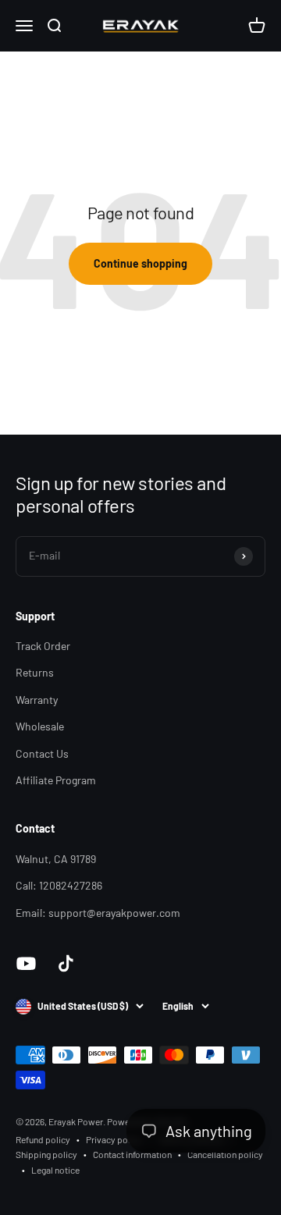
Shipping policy (46, 1154)
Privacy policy (114, 1139)
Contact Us (42, 753)
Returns (35, 672)
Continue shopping (140, 263)
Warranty (37, 699)
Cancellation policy (225, 1154)
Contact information (132, 1154)
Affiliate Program (56, 780)
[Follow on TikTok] (65, 963)
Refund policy (43, 1139)
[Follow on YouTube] (26, 963)
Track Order (43, 645)
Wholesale (40, 726)
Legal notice (55, 1169)
